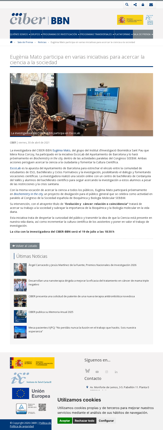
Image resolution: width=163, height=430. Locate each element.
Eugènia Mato (61, 150)
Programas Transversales (96, 34)
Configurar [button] (106, 420)
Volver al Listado (26, 246)
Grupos (35, 34)
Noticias (42, 42)
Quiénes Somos (19, 34)
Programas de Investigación (60, 34)
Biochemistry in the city (28, 194)
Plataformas (122, 34)
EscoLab (16, 168)
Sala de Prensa (142, 34)
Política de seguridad (22, 426)
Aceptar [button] (64, 420)
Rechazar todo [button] (84, 420)
